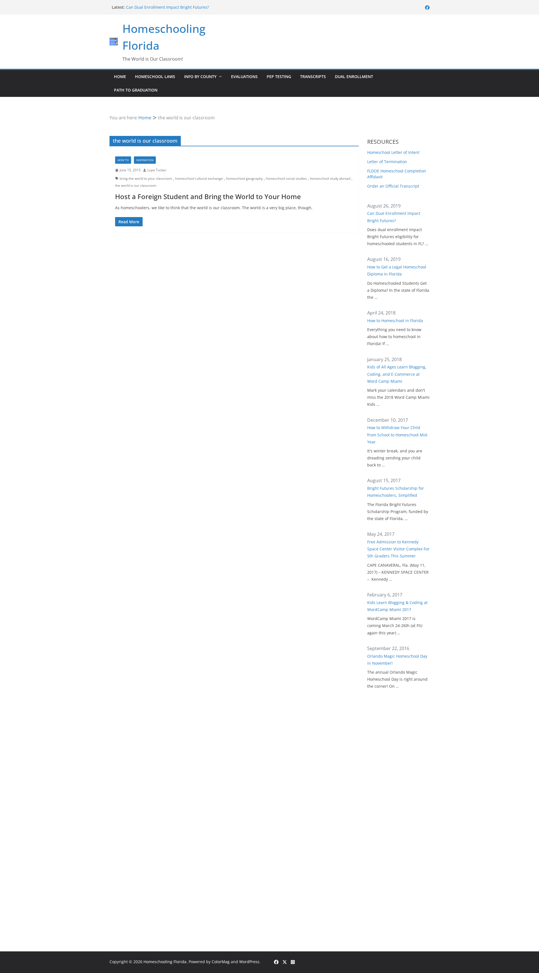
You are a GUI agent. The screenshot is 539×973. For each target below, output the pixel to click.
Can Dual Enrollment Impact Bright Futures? (167, 7)
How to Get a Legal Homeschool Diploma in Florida (396, 270)
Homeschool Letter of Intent (393, 152)
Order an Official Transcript (393, 186)
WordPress (249, 961)
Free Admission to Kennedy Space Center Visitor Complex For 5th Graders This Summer (398, 549)
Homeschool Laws (155, 76)
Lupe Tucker (156, 170)
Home (120, 76)
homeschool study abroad (330, 178)
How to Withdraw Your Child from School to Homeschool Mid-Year (397, 434)
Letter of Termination (387, 161)
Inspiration (145, 160)
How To (123, 160)
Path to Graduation (135, 90)
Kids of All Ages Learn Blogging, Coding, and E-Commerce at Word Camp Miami (396, 374)
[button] (219, 77)
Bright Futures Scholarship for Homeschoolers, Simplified (395, 492)
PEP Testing (279, 76)
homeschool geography (244, 178)
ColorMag (221, 961)
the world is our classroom (135, 185)
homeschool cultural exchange (199, 178)
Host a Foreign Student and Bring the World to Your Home (208, 196)
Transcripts (313, 76)
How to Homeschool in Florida (395, 320)
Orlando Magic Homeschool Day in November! (397, 659)
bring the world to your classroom (146, 178)
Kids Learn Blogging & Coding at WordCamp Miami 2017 (397, 606)
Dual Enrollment (354, 76)
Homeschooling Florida (164, 961)
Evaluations (244, 76)
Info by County (200, 76)
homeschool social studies (286, 178)
